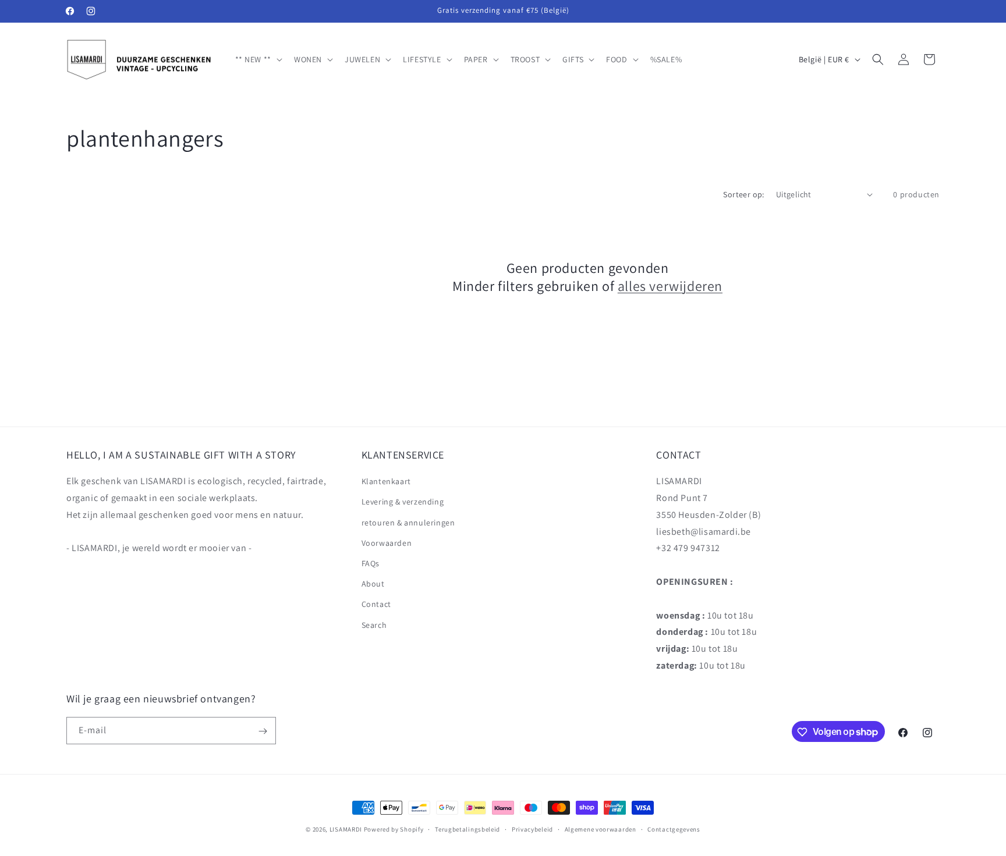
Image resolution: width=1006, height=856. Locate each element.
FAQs (371, 563)
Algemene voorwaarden (600, 829)
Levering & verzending (403, 502)
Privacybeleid (532, 829)
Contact (376, 604)
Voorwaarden (387, 543)
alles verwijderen (670, 286)
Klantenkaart (386, 482)
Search (374, 625)
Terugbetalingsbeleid (467, 829)
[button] (257, 59)
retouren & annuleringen (408, 522)
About (373, 584)
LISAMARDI (346, 829)
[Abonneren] (262, 731)
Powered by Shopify (394, 829)
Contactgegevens (673, 829)
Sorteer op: (743, 194)
